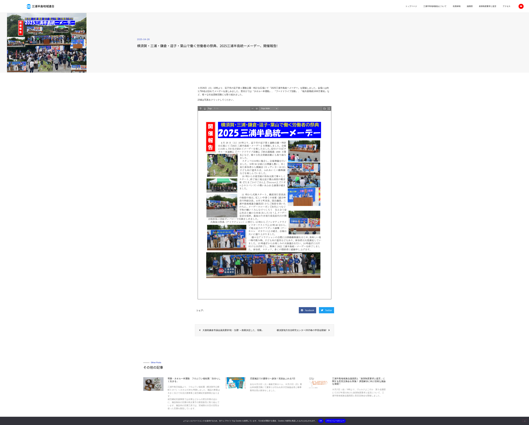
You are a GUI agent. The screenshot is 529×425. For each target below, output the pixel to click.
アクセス (506, 6)
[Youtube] (521, 6)
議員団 (470, 6)
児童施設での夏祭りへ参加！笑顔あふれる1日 (272, 378)
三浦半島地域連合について (434, 6)
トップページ (411, 6)
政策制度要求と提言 (487, 6)
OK (320, 421)
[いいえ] (524, 420)
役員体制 (457, 6)
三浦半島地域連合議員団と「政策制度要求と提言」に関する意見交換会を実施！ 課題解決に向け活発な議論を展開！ (359, 381)
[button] (307, 310)
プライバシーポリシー (335, 421)
